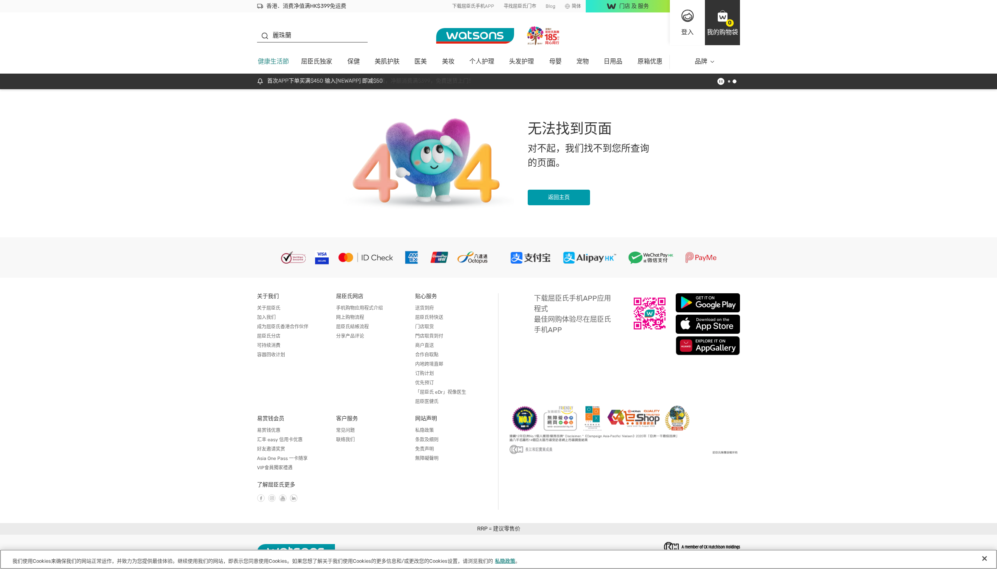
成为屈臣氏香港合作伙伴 (282, 326)
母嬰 (555, 61)
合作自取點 (427, 355)
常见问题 (345, 430)
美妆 (448, 61)
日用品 (613, 61)
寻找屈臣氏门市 (520, 6)
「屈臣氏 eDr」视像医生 (440, 392)
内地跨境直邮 (429, 364)
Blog (550, 6)
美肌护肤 (387, 61)
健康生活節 (273, 61)
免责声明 (424, 449)
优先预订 (424, 383)
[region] (498, 559)
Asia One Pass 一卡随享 (282, 458)
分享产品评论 (350, 336)
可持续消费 (268, 345)
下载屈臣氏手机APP (473, 6)
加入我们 (266, 317)
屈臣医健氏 (427, 401)
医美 (420, 61)
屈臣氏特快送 (429, 317)
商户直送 (424, 345)
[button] (722, 22)
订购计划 (424, 373)
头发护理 (521, 61)
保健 (353, 61)
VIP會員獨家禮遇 (274, 467)
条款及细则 (427, 439)
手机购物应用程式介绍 (359, 308)
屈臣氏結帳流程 (352, 326)
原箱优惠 (650, 61)
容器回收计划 (271, 355)
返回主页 (559, 197)
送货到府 (424, 308)
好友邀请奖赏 (271, 449)
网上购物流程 (350, 317)
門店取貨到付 (429, 336)
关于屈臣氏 (268, 308)
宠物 (582, 61)
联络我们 (345, 439)
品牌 (701, 61)
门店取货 (424, 326)
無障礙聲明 (427, 458)
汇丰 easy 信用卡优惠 (280, 439)
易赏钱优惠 (268, 430)
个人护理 (481, 61)
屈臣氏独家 (316, 61)
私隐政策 (424, 430)
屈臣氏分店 (268, 336)
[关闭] (984, 558)
